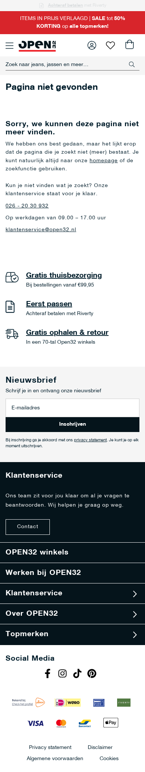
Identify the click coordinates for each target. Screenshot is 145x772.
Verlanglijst (110, 45)
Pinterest (93, 674)
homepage (104, 161)
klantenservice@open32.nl (41, 230)
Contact (27, 527)
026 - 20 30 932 (27, 206)
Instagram (63, 674)
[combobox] (72, 65)
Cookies (109, 758)
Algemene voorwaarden (55, 758)
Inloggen (91, 45)
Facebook (48, 674)
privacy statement (90, 440)
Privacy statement (50, 747)
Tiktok (78, 674)
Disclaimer (100, 747)
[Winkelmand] (129, 45)
